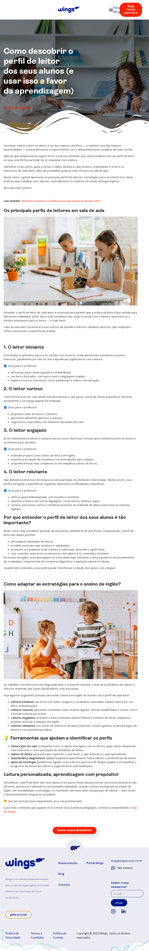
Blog (61, 874)
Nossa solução (67, 863)
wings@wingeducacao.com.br (126, 861)
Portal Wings (95, 863)
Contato (64, 885)
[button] (111, 10)
